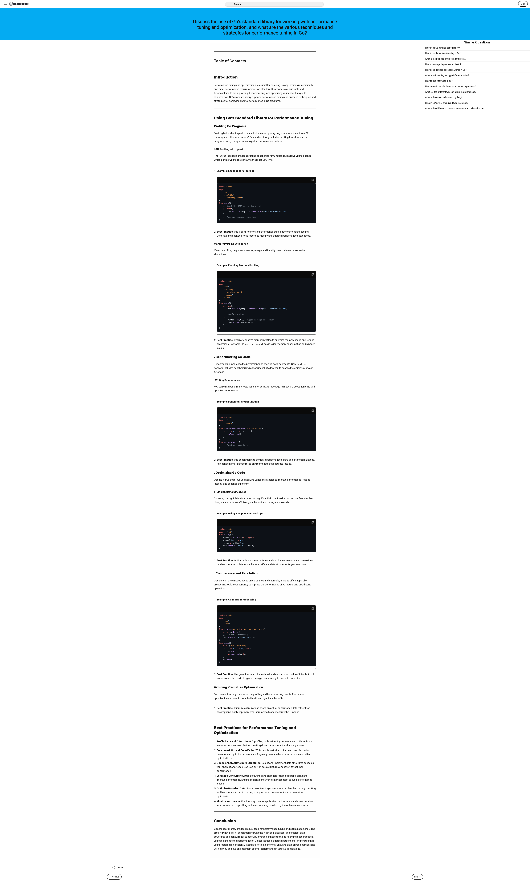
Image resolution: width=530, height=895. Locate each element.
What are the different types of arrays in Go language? (450, 92)
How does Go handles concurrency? (442, 47)
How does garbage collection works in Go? (446, 70)
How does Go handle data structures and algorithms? (450, 86)
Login (523, 4)
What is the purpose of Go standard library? (445, 59)
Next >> (417, 877)
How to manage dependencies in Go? (443, 64)
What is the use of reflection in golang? (443, 97)
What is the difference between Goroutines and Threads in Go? (455, 108)
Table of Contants (230, 61)
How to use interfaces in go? (439, 81)
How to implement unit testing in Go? (443, 53)
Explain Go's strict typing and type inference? (446, 103)
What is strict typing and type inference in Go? (447, 75)
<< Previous (114, 877)
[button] (19, 4)
